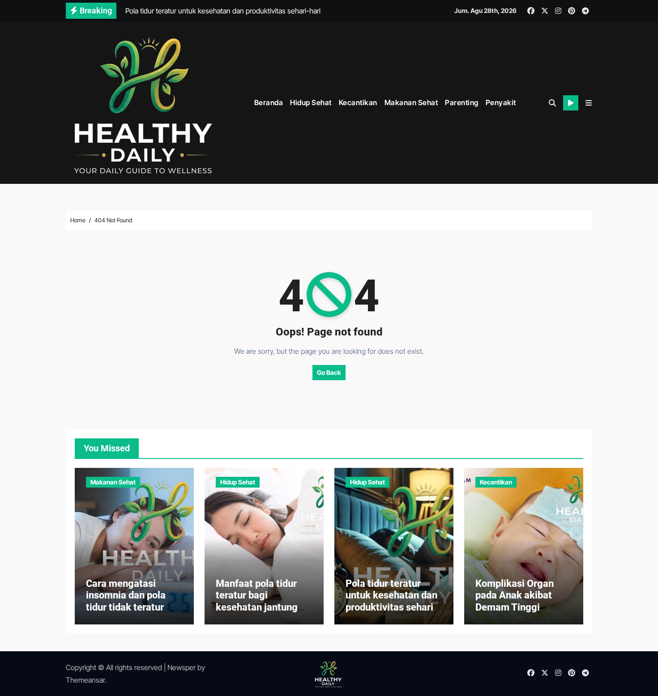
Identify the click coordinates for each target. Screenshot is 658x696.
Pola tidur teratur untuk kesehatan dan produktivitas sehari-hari (391, 601)
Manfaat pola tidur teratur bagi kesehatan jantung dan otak (257, 601)
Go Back (329, 372)
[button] (588, 103)
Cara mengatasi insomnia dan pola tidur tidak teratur (126, 595)
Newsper (181, 667)
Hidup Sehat (311, 102)
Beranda (268, 102)
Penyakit (501, 102)
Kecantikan (358, 102)
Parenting (462, 102)
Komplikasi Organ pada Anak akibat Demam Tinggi (514, 595)
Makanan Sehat (411, 102)
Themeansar (85, 679)
